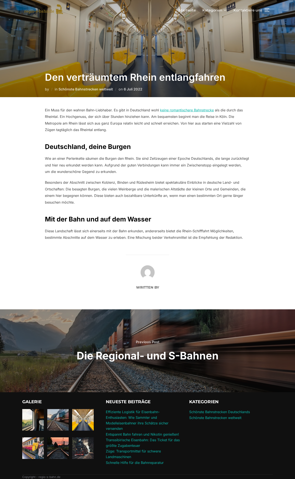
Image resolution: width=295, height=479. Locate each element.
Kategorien (212, 10)
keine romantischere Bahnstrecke (187, 110)
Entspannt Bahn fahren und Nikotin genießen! (142, 434)
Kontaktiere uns (247, 10)
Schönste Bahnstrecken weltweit (86, 89)
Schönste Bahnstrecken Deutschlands (219, 412)
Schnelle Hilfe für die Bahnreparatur (135, 462)
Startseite (187, 10)
